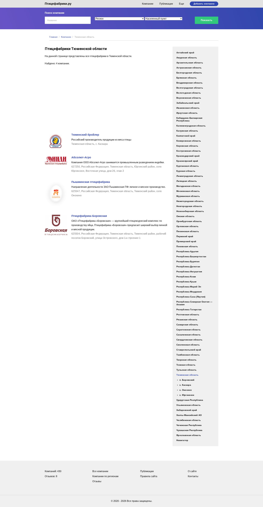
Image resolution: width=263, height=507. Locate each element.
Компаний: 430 (53, 471)
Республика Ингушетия (189, 271)
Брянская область (186, 77)
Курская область (185, 171)
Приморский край (186, 241)
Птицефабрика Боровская (89, 215)
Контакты (193, 476)
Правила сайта (148, 476)
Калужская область (187, 131)
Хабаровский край (186, 410)
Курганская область (187, 166)
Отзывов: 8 (51, 476)
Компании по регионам (105, 476)
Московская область (188, 191)
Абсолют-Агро (81, 157)
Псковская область (187, 246)
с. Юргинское (186, 395)
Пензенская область (187, 231)
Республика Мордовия (189, 291)
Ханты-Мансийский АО (189, 415)
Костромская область (188, 151)
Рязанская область (187, 319)
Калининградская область (191, 126)
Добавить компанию (204, 4)
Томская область (185, 365)
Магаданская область (188, 186)
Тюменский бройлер (85, 134)
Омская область (185, 216)
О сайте (192, 471)
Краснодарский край (188, 156)
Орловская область (187, 226)
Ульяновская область (188, 405)
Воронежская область (188, 98)
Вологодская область (188, 93)
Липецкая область (186, 181)
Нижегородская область (190, 201)
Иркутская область (187, 113)
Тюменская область (187, 375)
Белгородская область (189, 72)
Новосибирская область (190, 211)
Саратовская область (188, 329)
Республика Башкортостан (191, 256)
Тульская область (186, 370)
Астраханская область (189, 67)
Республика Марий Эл (188, 286)
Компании (147, 3)
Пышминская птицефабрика (90, 181)
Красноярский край (187, 161)
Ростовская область (187, 314)
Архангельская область (189, 62)
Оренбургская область (189, 221)
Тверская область (186, 360)
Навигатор (182, 440)
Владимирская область (189, 83)
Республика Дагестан (188, 266)
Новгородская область (189, 206)
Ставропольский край (188, 350)
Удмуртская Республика (189, 400)
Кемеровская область (188, 141)
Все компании (100, 471)
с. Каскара (185, 385)
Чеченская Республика (189, 425)
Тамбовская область (188, 355)
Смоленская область (188, 344)
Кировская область (187, 146)
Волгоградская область (189, 88)
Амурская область (186, 57)
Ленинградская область (189, 176)
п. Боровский (186, 380)
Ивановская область (188, 108)
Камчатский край (185, 136)
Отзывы (96, 481)
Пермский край (184, 236)
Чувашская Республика (189, 430)
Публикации (166, 3)
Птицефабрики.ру (58, 3)
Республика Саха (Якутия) (190, 296)
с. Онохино (185, 390)
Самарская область (187, 324)
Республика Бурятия (187, 261)
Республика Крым (186, 281)
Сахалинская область (188, 334)
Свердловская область (189, 339)
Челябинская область (188, 420)
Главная (53, 37)
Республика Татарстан (189, 309)
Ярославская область (188, 435)
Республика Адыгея (187, 251)
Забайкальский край (187, 103)
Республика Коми (186, 276)
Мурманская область (188, 196)
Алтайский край (185, 52)
